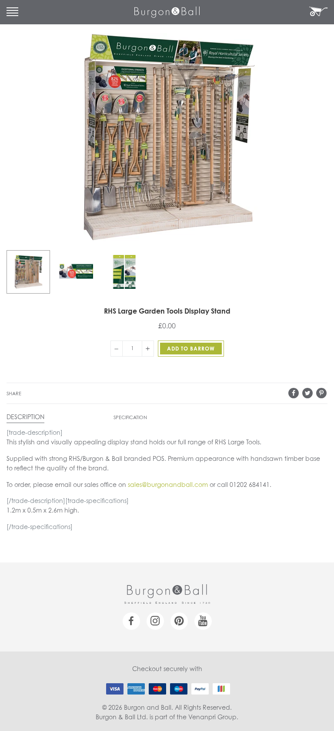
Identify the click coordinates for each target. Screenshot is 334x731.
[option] (28, 272)
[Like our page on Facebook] (131, 621)
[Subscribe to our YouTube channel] (203, 621)
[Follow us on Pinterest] (179, 621)
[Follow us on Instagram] (155, 621)
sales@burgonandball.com (168, 485)
